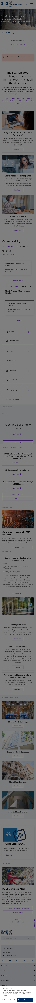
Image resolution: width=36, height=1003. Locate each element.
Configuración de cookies (9, 1000)
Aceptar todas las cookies (25, 1000)
